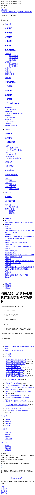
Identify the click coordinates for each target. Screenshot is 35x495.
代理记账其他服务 (12, 103)
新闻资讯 (8, 286)
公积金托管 (9, 170)
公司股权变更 (13, 66)
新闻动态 (8, 288)
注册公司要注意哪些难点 (14, 374)
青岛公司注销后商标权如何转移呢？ (18, 397)
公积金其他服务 (11, 175)
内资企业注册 (13, 56)
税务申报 (8, 90)
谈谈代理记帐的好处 (13, 366)
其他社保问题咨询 (15, 158)
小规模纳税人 (10, 82)
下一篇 (14, 350)
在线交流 (4, 10)
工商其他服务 (10, 50)
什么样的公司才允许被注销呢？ (17, 405)
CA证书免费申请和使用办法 (15, 385)
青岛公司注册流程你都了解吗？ (17, 401)
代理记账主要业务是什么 (14, 372)
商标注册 (8, 197)
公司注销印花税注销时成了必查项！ (19, 410)
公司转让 (8, 41)
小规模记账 (12, 109)
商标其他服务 (10, 201)
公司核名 (8, 46)
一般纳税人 (9, 86)
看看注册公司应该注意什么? (15, 364)
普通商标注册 (13, 207)
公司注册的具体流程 (14, 379)
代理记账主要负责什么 (13, 368)
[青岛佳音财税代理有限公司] (17, 12)
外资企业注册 (13, 58)
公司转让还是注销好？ (13, 395)
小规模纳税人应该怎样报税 (15, 370)
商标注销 (12, 213)
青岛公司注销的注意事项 (14, 408)
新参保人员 (12, 154)
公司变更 (8, 33)
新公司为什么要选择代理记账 (16, 360)
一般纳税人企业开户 (16, 150)
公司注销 (8, 37)
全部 (6, 222)
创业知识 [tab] (8, 356)
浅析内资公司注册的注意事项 (16, 362)
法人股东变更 (13, 64)
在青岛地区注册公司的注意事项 (17, 376)
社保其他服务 (10, 142)
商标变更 (12, 211)
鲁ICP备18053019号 (16, 478)
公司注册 (8, 28)
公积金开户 (9, 166)
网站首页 (8, 218)
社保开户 (8, 134)
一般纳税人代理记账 (16, 113)
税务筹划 (8, 95)
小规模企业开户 (14, 148)
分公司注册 (12, 60)
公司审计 (8, 99)
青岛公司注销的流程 (13, 383)
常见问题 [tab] (8, 354)
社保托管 (8, 138)
